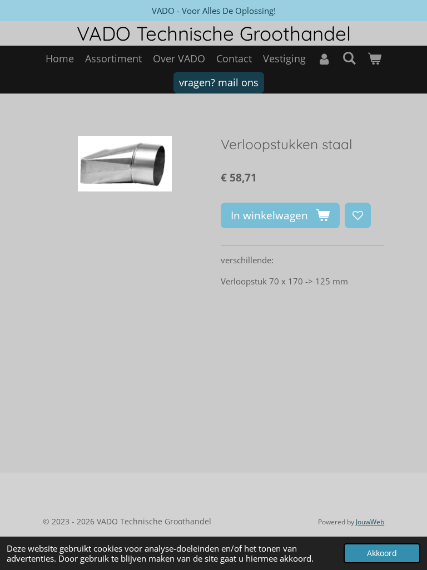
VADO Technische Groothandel (214, 33)
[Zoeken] (348, 58)
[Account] (323, 59)
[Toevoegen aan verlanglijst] (358, 216)
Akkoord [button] (382, 553)
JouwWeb (370, 522)
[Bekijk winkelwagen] (374, 59)
